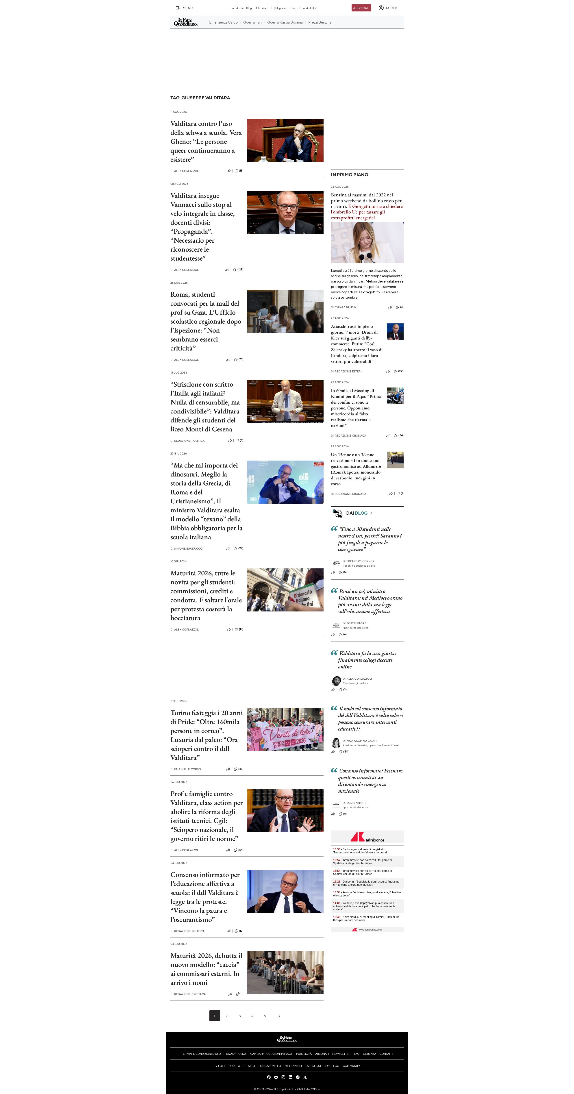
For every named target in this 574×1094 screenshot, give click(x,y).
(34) (401, 435)
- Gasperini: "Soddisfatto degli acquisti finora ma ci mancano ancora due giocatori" (366, 883)
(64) (241, 849)
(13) (241, 170)
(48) (241, 768)
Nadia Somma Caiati (360, 740)
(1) (242, 993)
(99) (241, 548)
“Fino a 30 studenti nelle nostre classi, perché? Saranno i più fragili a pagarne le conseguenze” (370, 538)
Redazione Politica (187, 440)
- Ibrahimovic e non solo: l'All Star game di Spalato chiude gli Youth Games (362, 862)
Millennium (261, 8)
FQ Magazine (279, 8)
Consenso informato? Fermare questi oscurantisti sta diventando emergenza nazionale (370, 780)
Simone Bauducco (186, 548)
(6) (345, 634)
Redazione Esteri (346, 371)
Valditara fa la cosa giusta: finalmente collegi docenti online (367, 660)
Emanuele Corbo (185, 769)
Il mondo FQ (306, 8)
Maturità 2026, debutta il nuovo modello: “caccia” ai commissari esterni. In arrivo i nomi (206, 969)
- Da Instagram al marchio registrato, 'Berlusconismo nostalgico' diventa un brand (360, 851)
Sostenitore (354, 623)
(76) (241, 359)
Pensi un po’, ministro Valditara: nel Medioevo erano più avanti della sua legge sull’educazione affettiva (370, 601)
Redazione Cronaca (188, 994)
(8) (345, 813)
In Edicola (238, 8)
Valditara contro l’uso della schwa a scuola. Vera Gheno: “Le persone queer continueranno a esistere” (206, 141)
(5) (345, 572)
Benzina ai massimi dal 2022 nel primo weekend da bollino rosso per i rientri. (366, 200)
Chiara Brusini (344, 307)
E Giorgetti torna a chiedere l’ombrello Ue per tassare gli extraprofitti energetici (367, 212)
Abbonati (361, 8)
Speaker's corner (358, 561)
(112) (401, 371)
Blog (249, 8)
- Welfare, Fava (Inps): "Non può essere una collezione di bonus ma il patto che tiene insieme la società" (364, 906)
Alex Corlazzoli (185, 171)
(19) (241, 629)
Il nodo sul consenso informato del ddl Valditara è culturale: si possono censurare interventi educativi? (370, 718)
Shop (293, 8)
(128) (240, 269)
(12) (241, 930)
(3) (241, 440)
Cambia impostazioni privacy (271, 1053)
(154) (346, 751)
